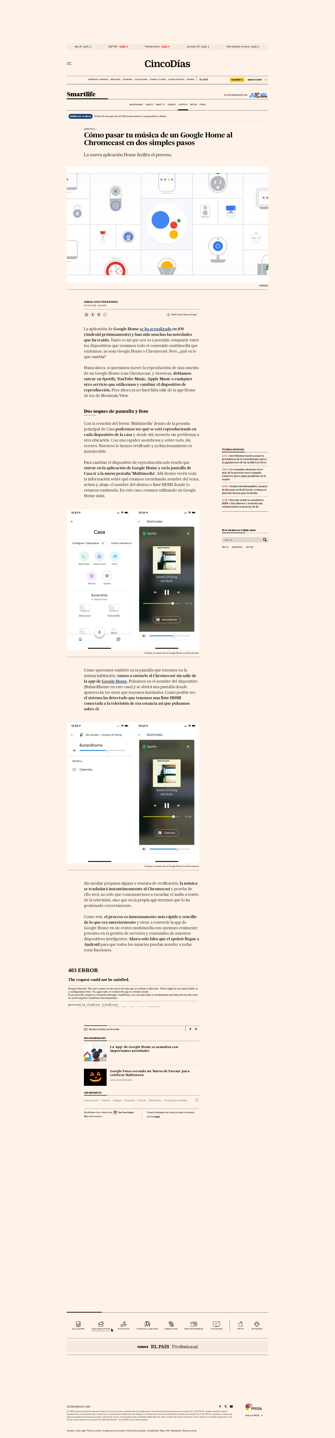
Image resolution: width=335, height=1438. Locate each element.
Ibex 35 (78, 46)
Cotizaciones (141, 79)
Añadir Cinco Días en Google (184, 314)
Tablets (149, 104)
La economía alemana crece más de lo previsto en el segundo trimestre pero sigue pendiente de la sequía (244, 474)
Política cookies (94, 1431)
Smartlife (81, 94)
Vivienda (105, 1100)
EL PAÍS (202, 78)
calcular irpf (78, 1329)
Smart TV (160, 104)
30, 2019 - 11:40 (95, 305)
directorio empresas (193, 1329)
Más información (92, 1116)
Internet (141, 1100)
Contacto (71, 1431)
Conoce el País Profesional (167, 1346)
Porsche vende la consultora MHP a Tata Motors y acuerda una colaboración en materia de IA (243, 503)
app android (256, 1329)
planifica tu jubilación (147, 1329)
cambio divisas (171, 1329)
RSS (168, 1431)
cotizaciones (217, 1329)
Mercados (115, 79)
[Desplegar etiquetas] (197, 1099)
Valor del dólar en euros (238, 46)
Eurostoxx (237, 547)
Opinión (190, 79)
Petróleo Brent (152, 46)
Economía (127, 79)
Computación (91, 1100)
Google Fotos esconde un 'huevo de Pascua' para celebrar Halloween (150, 1073)
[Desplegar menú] (69, 63)
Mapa (162, 1431)
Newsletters (176, 1431)
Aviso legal (81, 1431)
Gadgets (172, 104)
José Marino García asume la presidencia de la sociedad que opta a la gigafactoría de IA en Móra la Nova (244, 459)
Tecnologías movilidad (175, 1100)
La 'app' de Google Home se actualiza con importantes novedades (144, 1049)
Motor (193, 104)
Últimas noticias (176, 79)
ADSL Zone (257, 95)
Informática (155, 1100)
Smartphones (136, 104)
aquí (157, 1116)
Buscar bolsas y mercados (239, 530)
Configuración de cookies (113, 1431)
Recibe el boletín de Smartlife (104, 1029)
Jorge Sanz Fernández (101, 301)
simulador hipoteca (101, 1329)
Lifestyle (183, 104)
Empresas (129, 1100)
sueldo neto (123, 1329)
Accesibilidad (153, 1431)
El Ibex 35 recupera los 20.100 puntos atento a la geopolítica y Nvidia (130, 116)
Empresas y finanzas (98, 79)
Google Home (114, 681)
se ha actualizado (156, 328)
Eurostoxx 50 (193, 46)
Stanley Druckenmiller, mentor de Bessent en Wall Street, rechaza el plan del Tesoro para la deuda (245, 489)
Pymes (203, 104)
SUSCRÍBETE (237, 80)
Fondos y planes (158, 79)
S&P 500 (112, 46)
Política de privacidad (136, 1431)
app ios (240, 1329)
